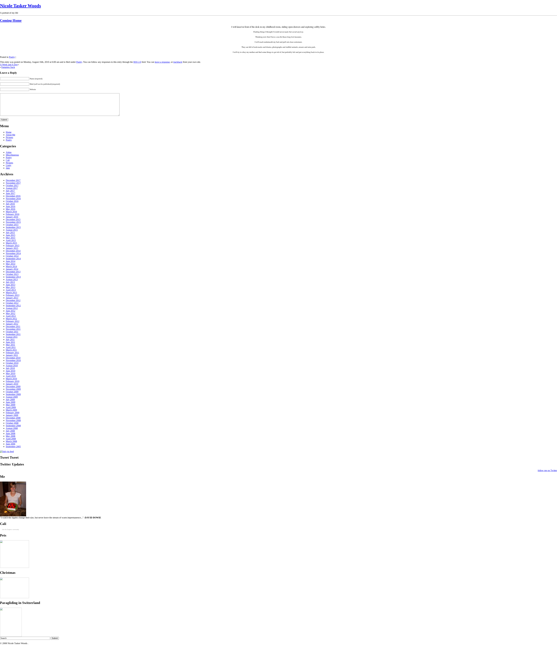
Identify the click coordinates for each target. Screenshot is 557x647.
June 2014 (10, 261)
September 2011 (13, 334)
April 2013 (11, 290)
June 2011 (10, 342)
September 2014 (13, 258)
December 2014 (13, 251)
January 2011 (12, 355)
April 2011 (11, 347)
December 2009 (13, 386)
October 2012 (12, 303)
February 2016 (12, 214)
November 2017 (13, 183)
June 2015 (10, 235)
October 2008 (12, 423)
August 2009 (12, 397)
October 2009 (12, 391)
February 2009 (12, 412)
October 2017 (12, 185)
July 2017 (10, 191)
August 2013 (12, 279)
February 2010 (12, 381)
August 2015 (12, 230)
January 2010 (12, 384)
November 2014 (13, 253)
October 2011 (12, 331)
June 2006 (10, 444)
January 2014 (12, 269)
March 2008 (11, 441)
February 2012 (12, 321)
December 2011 (13, 326)
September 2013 (13, 277)
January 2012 (12, 324)
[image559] (14, 567)
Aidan (8, 152)
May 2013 (10, 287)
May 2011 (10, 345)
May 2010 (10, 373)
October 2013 (12, 274)
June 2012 (10, 311)
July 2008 (10, 431)
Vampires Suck (8, 67)
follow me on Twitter (547, 470)
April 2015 (11, 240)
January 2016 (12, 217)
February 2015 (12, 245)
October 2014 (12, 256)
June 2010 (10, 371)
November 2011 (13, 329)
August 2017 (12, 188)
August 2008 (12, 428)
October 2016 (12, 201)
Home (8, 132)
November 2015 (13, 222)
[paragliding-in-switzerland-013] (11, 636)
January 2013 (12, 298)
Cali (8, 160)
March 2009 (11, 410)
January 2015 (12, 248)
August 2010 (12, 365)
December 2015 (13, 219)
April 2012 (11, 316)
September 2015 (13, 227)
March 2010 (11, 378)
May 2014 (10, 264)
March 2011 (11, 350)
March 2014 (11, 266)
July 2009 (10, 399)
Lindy (8, 165)
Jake (8, 168)
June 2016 (10, 206)
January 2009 (12, 415)
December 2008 (13, 418)
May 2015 (10, 237)
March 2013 (11, 292)
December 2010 (13, 358)
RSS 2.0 (137, 62)
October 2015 (12, 224)
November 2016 (13, 198)
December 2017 (13, 180)
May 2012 (10, 313)
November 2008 (13, 420)
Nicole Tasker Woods (20, 5)
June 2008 (10, 433)
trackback (177, 62)
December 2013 (13, 271)
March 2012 (11, 318)
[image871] (14, 597)
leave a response (162, 62)
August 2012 (12, 308)
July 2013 (10, 282)
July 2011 (10, 339)
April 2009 (11, 407)
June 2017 (10, 193)
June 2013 (10, 284)
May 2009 (10, 405)
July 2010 (10, 368)
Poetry (12, 57)
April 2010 (11, 376)
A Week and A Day (9, 64)
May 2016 (10, 209)
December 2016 (13, 196)
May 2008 (10, 436)
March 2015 (11, 243)
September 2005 (13, 446)
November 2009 (13, 389)
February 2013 (12, 295)
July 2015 (10, 232)
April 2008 (11, 438)
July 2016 (10, 204)
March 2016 (11, 211)
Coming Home (11, 20)
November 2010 (13, 360)
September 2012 (13, 305)
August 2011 (12, 337)
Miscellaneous (12, 155)
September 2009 (13, 394)
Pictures (9, 137)
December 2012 (13, 300)
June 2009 (10, 402)
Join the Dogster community (10, 529)
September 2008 (13, 425)
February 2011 (12, 352)
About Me (10, 135)
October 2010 (12, 363)
